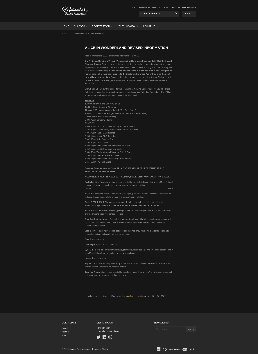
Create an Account (188, 7)
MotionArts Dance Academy (79, 349)
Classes (80, 26)
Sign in (174, 7)
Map (64, 335)
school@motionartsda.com (135, 296)
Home (65, 26)
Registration (101, 26)
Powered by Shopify (100, 349)
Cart (191, 13)
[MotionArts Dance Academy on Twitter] (98, 338)
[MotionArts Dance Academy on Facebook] (104, 338)
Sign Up (190, 329)
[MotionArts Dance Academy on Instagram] (110, 338)
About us (149, 26)
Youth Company (127, 26)
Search (65, 328)
